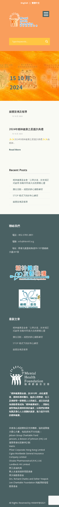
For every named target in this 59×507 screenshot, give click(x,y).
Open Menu (46, 14)
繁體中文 (36, 3)
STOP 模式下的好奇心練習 (25, 195)
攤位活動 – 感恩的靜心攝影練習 (28, 189)
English (24, 3)
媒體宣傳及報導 (18, 111)
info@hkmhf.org (26, 241)
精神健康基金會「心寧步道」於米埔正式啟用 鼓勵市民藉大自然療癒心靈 (31, 181)
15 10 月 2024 (17, 116)
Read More (15, 149)
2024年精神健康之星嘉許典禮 (26, 129)
